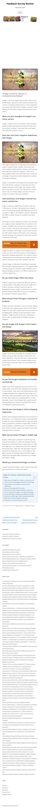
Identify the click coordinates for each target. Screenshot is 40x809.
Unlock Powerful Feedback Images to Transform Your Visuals (19, 729)
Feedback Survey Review (20, 3)
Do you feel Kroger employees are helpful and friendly (19, 494)
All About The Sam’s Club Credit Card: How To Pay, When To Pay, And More (10, 519)
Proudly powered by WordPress (10, 805)
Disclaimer (5, 790)
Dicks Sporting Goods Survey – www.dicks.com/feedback (17, 556)
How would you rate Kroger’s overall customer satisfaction (17, 485)
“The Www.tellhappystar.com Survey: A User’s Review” (29, 519)
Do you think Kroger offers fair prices (14, 488)
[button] (33, 477)
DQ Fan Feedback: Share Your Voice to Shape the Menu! (17, 749)
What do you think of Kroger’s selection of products (18, 490)
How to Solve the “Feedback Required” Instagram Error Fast (18, 655)
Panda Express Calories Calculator (11, 554)
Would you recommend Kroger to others (16, 500)
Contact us (5, 787)
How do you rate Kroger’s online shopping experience (19, 496)
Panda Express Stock (8, 567)
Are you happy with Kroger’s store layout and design (18, 492)
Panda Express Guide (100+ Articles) (12, 538)
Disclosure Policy (6, 794)
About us (4, 785)
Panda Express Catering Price (10, 570)
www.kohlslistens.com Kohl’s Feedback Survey (15, 561)
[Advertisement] (20, 45)
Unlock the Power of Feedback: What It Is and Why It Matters (19, 657)
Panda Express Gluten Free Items (11, 550)
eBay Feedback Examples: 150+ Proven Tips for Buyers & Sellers (19, 747)
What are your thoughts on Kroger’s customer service (19, 480)
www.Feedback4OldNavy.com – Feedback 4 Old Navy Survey (19, 559)
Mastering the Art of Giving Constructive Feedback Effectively (19, 628)
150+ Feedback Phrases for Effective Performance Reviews (18, 736)
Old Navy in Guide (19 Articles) (10, 536)
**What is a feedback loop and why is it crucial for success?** (19, 722)
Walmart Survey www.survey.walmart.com (14, 563)
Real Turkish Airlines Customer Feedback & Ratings (16, 702)
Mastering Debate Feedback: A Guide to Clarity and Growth (18, 774)
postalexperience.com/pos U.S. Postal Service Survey (16, 565)
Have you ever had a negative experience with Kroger (19, 482)
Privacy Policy (6, 792)
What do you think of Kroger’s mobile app (15, 498)
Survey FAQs (19, 505)
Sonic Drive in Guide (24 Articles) (11, 534)
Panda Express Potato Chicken (10, 552)
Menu (20, 12)
